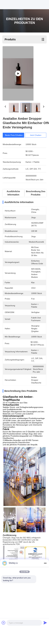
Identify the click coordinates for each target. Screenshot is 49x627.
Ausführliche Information (13, 193)
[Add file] (3, 623)
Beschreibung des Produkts (35, 193)
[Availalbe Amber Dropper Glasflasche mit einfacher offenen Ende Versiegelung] (18, 73)
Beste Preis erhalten (14, 135)
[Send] (45, 623)
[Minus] (45, 563)
